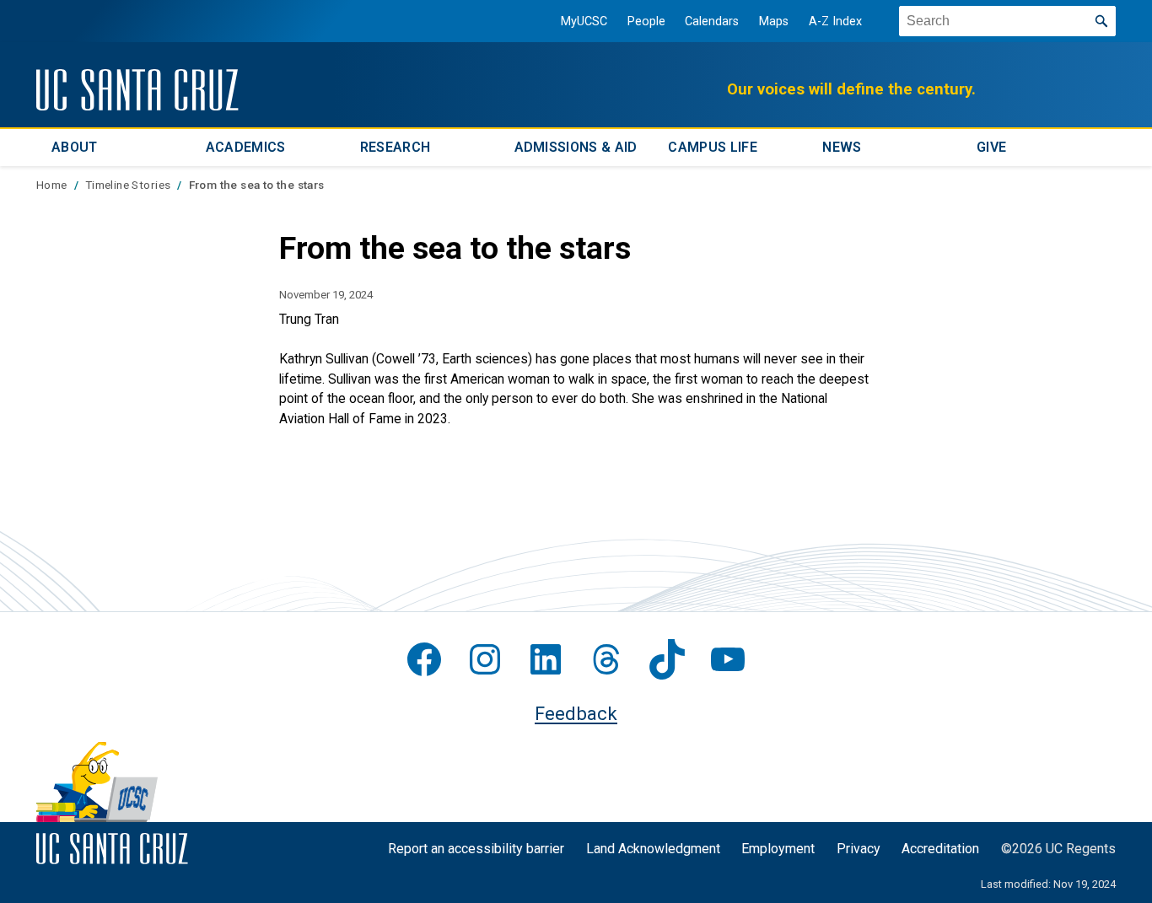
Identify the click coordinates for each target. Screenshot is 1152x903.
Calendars (712, 21)
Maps (774, 21)
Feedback (576, 713)
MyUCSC (584, 21)
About (74, 147)
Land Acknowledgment (653, 849)
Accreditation (940, 849)
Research (395, 147)
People (646, 21)
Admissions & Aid (576, 147)
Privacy (858, 849)
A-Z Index (835, 21)
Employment (778, 849)
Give (991, 147)
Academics (246, 147)
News (841, 147)
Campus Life (712, 147)
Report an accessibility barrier (476, 849)
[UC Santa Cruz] (137, 89)
